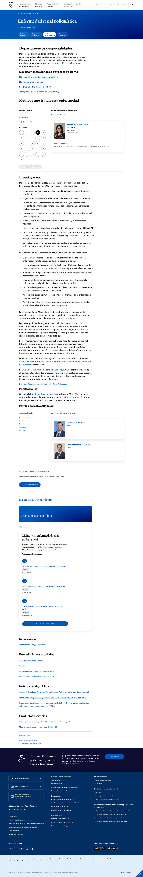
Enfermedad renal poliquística (47, 21)
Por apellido (23, 127)
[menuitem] (23, 35)
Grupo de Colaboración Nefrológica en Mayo (42, 369)
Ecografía (23, 666)
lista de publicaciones (40, 394)
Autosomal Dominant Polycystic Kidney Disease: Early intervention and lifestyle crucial (54, 692)
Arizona (21, 421)
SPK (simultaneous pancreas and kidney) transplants (43, 586)
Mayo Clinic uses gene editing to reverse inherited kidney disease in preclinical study (53, 697)
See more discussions (45, 624)
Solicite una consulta (29, 484)
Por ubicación (23, 117)
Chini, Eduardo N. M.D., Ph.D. (79, 444)
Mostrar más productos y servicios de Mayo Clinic (39, 727)
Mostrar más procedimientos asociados (35, 676)
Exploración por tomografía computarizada (36, 671)
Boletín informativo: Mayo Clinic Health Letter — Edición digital (44, 722)
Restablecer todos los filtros (30, 167)
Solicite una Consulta (28, 27)
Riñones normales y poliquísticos (32, 644)
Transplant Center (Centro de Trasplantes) (39, 91)
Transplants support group (50, 547)
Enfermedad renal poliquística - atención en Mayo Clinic (41, 476)
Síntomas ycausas (23, 34)
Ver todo (22, 430)
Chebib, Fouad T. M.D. (76, 423)
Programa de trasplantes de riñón (35, 86)
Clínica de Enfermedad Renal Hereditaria (38, 77)
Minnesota (22, 427)
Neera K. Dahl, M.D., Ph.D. (77, 124)
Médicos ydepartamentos (50, 34)
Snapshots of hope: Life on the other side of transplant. (44, 566)
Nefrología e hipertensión (31, 81)
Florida (21, 424)
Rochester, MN (27, 122)
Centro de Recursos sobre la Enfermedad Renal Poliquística (43, 384)
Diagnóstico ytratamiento (36, 34)
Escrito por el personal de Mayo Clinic (34, 471)
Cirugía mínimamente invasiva (31, 660)
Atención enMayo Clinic (63, 34)
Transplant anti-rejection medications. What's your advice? (42, 607)
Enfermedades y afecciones (29, 13)
